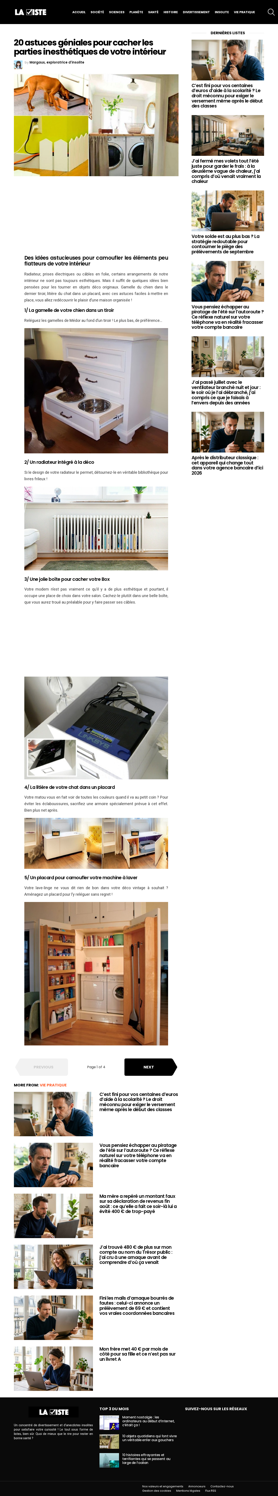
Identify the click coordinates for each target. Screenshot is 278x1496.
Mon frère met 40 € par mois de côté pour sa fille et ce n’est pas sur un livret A (137, 1354)
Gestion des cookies (156, 1491)
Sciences (116, 12)
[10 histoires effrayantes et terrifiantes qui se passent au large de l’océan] (109, 1460)
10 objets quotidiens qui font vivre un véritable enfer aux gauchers (149, 1438)
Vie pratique (244, 12)
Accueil (79, 12)
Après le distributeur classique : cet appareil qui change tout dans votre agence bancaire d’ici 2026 (227, 465)
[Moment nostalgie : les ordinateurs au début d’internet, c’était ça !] (109, 1422)
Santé (153, 12)
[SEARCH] (271, 12)
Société (97, 12)
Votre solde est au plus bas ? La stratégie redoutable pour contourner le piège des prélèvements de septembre (225, 244)
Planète (136, 12)
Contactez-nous (222, 1486)
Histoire (171, 12)
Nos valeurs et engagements (162, 1486)
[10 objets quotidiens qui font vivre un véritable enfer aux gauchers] (109, 1441)
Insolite (222, 12)
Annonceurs (196, 1486)
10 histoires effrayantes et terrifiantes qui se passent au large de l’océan (146, 1459)
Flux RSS (210, 1491)
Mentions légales (188, 1491)
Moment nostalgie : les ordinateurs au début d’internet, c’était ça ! (148, 1421)
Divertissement (196, 12)
